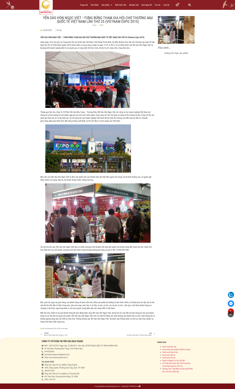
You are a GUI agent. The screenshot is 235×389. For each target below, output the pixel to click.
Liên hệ (166, 5)
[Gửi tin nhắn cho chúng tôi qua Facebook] (231, 303)
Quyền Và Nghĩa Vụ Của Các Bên (173, 360)
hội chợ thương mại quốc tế (50, 328)
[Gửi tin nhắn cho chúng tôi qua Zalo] (231, 295)
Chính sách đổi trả (168, 355)
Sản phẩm (105, 5)
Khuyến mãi (134, 5)
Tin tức (157, 5)
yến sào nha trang (62, 328)
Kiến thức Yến (120, 5)
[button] (189, 4)
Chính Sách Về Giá (168, 358)
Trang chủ (84, 5)
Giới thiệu (95, 5)
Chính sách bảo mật (169, 347)
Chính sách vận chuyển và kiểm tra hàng (176, 349)
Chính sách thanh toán (170, 352)
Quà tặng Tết (146, 5)
